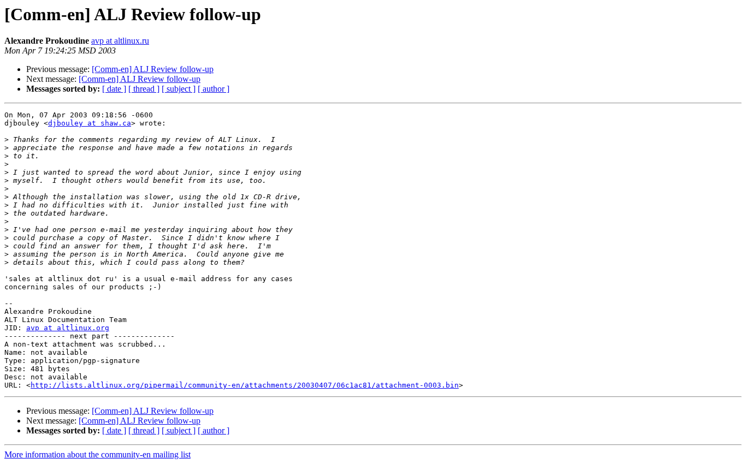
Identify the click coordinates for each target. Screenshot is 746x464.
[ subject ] (179, 88)
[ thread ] (143, 88)
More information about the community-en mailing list (97, 454)
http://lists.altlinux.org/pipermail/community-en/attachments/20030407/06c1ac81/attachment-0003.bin (245, 385)
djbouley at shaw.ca (89, 123)
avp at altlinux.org (67, 328)
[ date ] (114, 88)
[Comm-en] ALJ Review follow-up (153, 69)
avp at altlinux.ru (120, 40)
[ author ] (213, 88)
